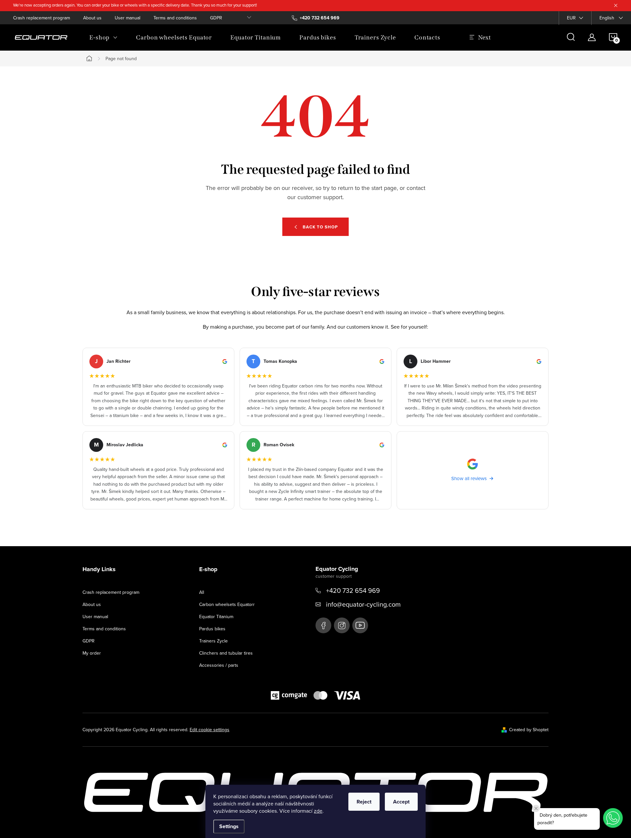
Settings (229, 826)
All (201, 592)
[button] (613, 818)
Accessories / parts (218, 665)
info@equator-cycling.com (363, 604)
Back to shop (320, 227)
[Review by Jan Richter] (158, 387)
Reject (364, 801)
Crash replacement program (41, 17)
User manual (127, 17)
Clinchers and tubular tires (226, 653)
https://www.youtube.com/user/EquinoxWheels (360, 625)
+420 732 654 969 (353, 590)
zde (318, 810)
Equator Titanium (216, 616)
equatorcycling (342, 625)
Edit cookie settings (209, 729)
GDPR (216, 17)
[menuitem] (103, 37)
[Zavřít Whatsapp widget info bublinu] (536, 808)
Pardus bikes (212, 629)
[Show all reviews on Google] (472, 470)
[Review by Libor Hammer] (472, 387)
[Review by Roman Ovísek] (315, 470)
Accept (401, 801)
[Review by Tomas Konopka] (315, 387)
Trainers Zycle (213, 641)
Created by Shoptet (529, 729)
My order (91, 653)
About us (92, 17)
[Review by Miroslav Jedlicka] (158, 470)
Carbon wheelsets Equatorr (227, 604)
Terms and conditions (175, 17)
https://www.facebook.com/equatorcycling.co (323, 625)
